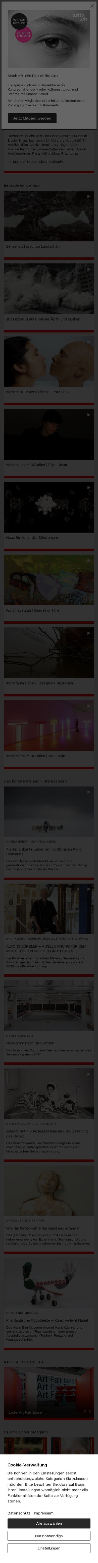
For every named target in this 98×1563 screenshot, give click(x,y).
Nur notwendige (49, 1535)
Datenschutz (19, 1512)
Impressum (44, 1512)
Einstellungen (49, 1547)
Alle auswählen (49, 1523)
